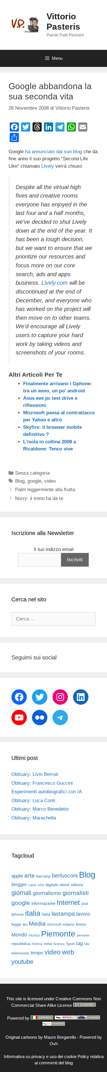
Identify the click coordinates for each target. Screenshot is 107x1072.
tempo (37, 952)
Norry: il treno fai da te (39, 498)
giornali (21, 892)
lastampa (63, 914)
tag (79, 943)
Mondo (19, 935)
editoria (77, 885)
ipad (84, 904)
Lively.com (54, 283)
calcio (32, 885)
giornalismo (47, 893)
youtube (22, 961)
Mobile (81, 925)
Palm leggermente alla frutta (45, 489)
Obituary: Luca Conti (33, 800)
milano (68, 924)
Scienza (58, 944)
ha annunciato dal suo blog (53, 151)
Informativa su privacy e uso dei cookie (40, 1056)
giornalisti (75, 892)
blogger (19, 884)
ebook (65, 885)
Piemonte (58, 933)
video (50, 481)
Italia (46, 914)
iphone (17, 914)
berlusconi (65, 875)
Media (37, 923)
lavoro (83, 914)
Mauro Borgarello (60, 1037)
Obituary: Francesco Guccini (42, 783)
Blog (20, 481)
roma (48, 944)
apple (17, 876)
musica (34, 935)
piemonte (83, 935)
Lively (47, 166)
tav (86, 944)
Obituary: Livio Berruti (34, 774)
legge (16, 924)
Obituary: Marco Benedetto (40, 809)
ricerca (37, 944)
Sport (70, 944)
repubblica (20, 943)
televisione (20, 953)
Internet (68, 902)
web (68, 952)
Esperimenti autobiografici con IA (46, 791)
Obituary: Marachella (33, 818)
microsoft (54, 924)
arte (29, 875)
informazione (43, 903)
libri (25, 924)
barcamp (43, 876)
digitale (51, 885)
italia (32, 913)
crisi (41, 885)
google (34, 481)
